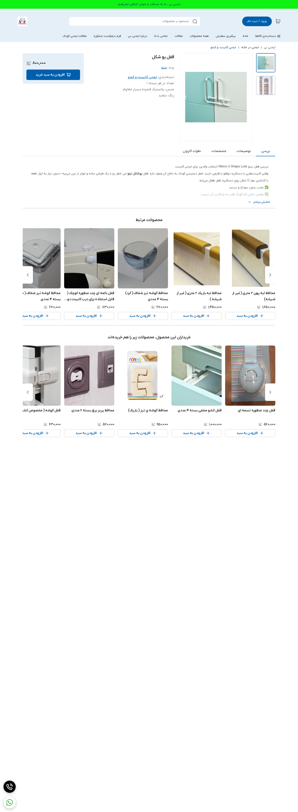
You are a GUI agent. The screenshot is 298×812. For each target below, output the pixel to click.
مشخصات (218, 151)
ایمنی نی (269, 47)
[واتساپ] (9, 802)
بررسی (265, 151)
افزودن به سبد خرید (50, 75)
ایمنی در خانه (250, 47)
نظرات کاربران (192, 151)
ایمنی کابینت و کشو (223, 47)
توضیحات (244, 151)
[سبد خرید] (278, 21)
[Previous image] (185, 97)
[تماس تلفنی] (9, 787)
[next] (27, 275)
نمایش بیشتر (261, 202)
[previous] (270, 275)
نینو (164, 67)
